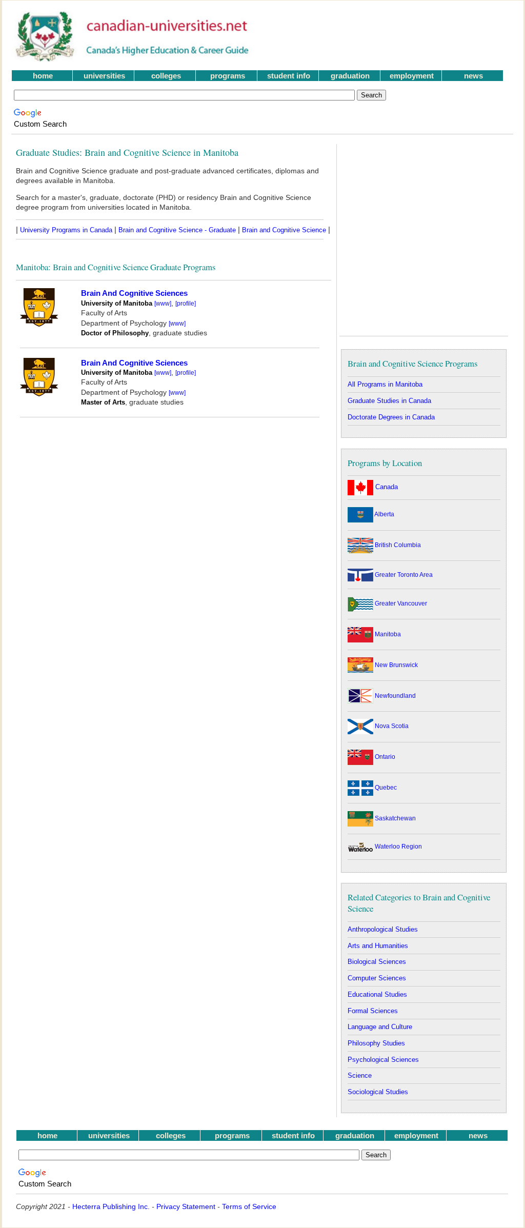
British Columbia (397, 545)
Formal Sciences (373, 1011)
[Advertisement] (390, 36)
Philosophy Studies (376, 1043)
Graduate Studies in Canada (389, 401)
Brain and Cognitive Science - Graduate (177, 230)
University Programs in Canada (66, 230)
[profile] (185, 303)
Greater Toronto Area (403, 574)
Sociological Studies (378, 1092)
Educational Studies (377, 994)
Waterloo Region (397, 846)
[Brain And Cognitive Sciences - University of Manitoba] (39, 323)
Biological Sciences (377, 961)
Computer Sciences (377, 978)
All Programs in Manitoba (385, 384)
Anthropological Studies (383, 929)
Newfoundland (394, 695)
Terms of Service (249, 1206)
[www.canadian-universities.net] (133, 59)
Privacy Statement (185, 1206)
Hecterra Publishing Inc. (111, 1206)
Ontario (384, 756)
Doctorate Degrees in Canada (391, 417)
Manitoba (387, 634)
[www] (162, 303)
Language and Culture (380, 1027)
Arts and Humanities (378, 946)
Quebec (385, 787)
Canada (385, 487)
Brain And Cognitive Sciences (134, 293)
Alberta (383, 514)
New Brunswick (395, 665)
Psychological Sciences (383, 1059)
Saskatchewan (394, 818)
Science (360, 1075)
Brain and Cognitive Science (284, 230)
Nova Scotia (391, 726)
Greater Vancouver (400, 603)
